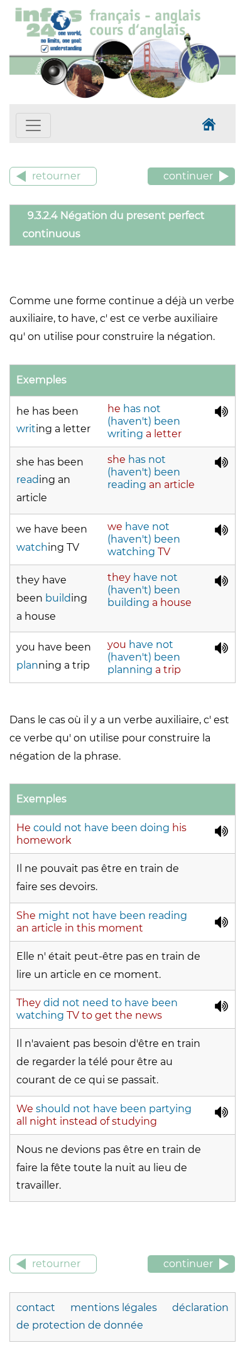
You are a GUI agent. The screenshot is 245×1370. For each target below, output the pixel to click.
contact (37, 1308)
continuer (188, 176)
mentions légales (115, 1308)
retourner (56, 176)
